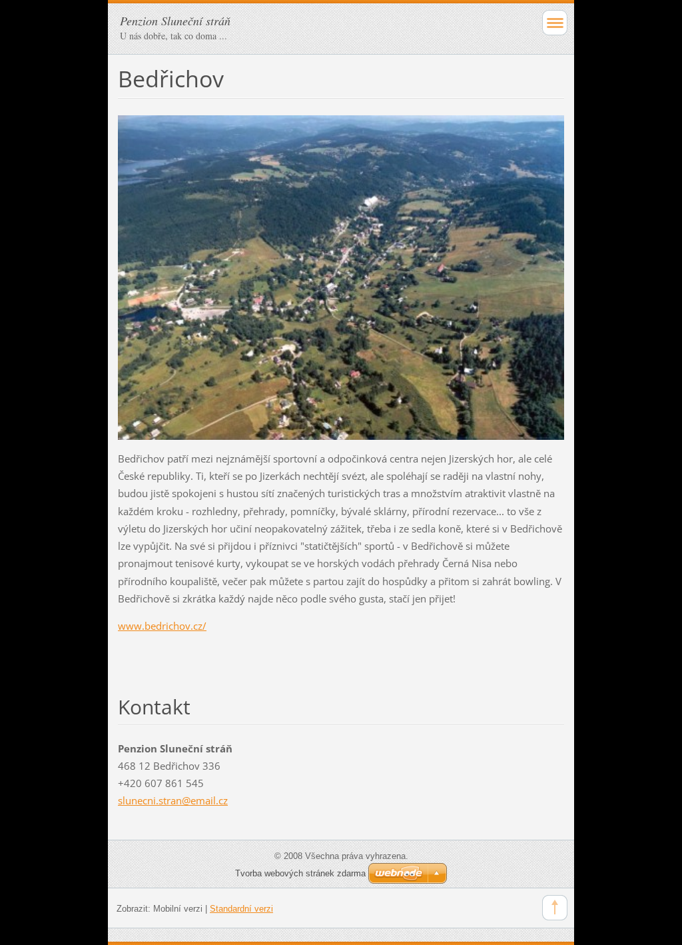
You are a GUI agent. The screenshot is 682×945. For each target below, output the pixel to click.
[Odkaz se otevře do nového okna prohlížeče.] (341, 276)
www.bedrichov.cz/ (162, 625)
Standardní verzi (241, 909)
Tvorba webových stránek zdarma (300, 873)
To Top (554, 907)
